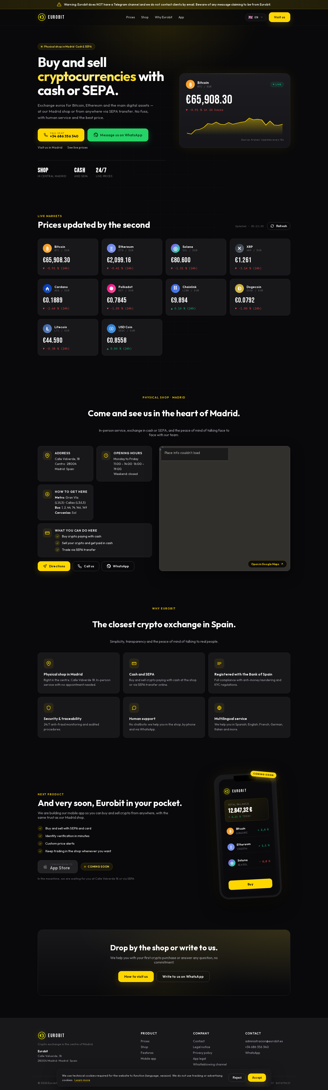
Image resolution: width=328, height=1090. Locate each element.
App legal (199, 1059)
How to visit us (136, 976)
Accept (257, 1077)
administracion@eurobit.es (264, 1041)
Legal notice (201, 1047)
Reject (237, 1077)
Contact (199, 1041)
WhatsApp (252, 1053)
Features (147, 1053)
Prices (130, 17)
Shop (145, 17)
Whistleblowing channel (210, 1064)
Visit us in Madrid (50, 147)
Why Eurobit (163, 17)
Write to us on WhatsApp (182, 976)
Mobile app (148, 1059)
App (181, 17)
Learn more (82, 1080)
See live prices (77, 147)
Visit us (279, 17)
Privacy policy (202, 1053)
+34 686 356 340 (257, 1047)
